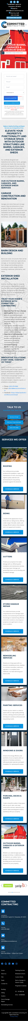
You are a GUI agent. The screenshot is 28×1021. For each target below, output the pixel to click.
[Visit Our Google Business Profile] (18, 2)
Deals (2, 980)
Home (3, 970)
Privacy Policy (13, 108)
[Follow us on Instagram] (14, 2)
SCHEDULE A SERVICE (12, 489)
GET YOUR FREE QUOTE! (14, 17)
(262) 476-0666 (13, 386)
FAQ (2, 977)
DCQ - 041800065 (20, 995)
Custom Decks (19, 977)
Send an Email (14, 417)
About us (3, 973)
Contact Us (4, 983)
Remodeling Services (7, 1005)
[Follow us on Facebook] (11, 2)
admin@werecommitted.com (9, 941)
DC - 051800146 (19, 991)
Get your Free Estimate (14, 422)
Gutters (3, 996)
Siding (3, 992)
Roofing (3, 989)
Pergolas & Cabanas (21, 986)
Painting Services (20, 970)
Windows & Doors (20, 973)
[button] (2, 885)
